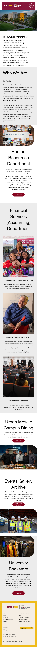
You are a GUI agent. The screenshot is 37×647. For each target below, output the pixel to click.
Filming (5, 630)
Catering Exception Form (9, 634)
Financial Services (23, 619)
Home (4, 613)
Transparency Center (24, 617)
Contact (5, 621)
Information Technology (25, 621)
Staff (4, 615)
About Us (5, 617)
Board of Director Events (9, 636)
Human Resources (8, 619)
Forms (20, 615)
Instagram (6, 627)
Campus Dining (7, 632)
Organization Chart (24, 613)
